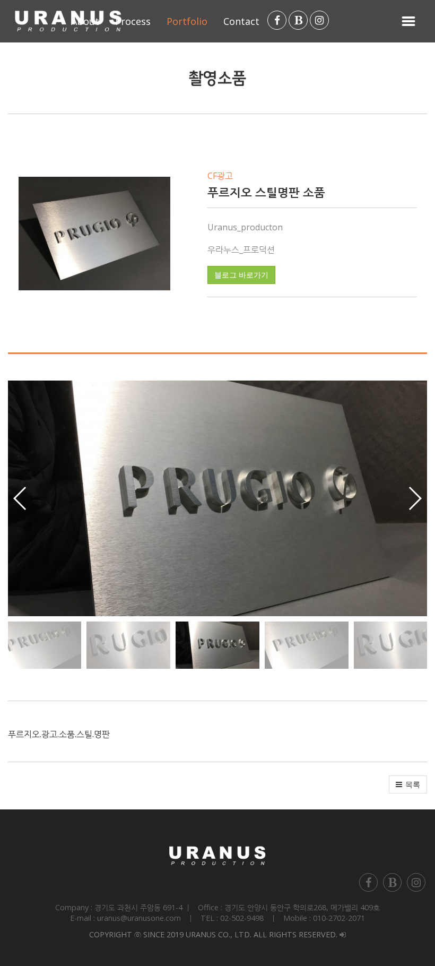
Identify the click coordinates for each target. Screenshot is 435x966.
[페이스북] (276, 20)
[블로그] (298, 20)
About (85, 21)
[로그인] (343, 934)
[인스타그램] (319, 20)
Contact (241, 21)
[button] (414, 498)
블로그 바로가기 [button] (241, 275)
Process (133, 21)
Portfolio (187, 21)
